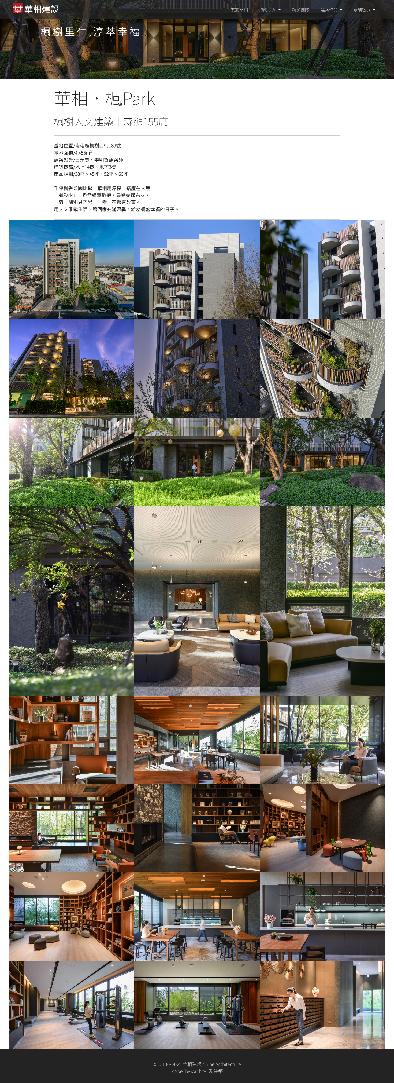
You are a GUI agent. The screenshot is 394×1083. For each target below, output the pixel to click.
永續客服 (362, 9)
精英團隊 (300, 9)
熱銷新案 (267, 9)
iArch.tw (199, 1071)
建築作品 (329, 9)
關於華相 (239, 9)
